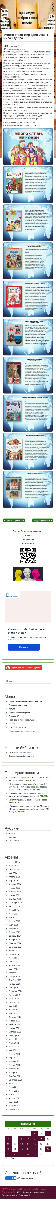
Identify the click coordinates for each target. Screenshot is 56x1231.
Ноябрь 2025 (14, 895)
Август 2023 (14, 995)
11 (8, 1144)
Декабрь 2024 (15, 936)
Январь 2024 (14, 976)
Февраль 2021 (15, 1105)
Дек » (13, 1158)
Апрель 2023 (14, 1009)
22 (34, 1149)
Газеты (12, 723)
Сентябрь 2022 (15, 1035)
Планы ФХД (14, 716)
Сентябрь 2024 (15, 947)
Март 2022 (13, 1057)
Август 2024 (14, 950)
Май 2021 (13, 1094)
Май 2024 (13, 961)
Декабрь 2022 (15, 1024)
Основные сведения (18, 705)
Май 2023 (13, 1006)
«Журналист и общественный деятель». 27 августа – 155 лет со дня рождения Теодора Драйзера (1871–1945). (28, 787)
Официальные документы (20, 712)
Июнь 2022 (14, 1046)
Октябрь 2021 (15, 1076)
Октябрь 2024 (15, 943)
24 (48, 1149)
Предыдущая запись (15, 520)
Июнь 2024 (14, 958)
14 (28, 1144)
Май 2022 (13, 1050)
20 (21, 1149)
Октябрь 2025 (15, 899)
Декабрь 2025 (15, 891)
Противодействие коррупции (21, 720)
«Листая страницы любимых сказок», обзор (28, 800)
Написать (23, 647)
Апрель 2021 (14, 1098)
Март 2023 (13, 1013)
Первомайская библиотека (20, 752)
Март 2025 (13, 925)
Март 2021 (13, 1102)
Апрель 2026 (14, 877)
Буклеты (12, 837)
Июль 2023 (14, 998)
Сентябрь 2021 (15, 1080)
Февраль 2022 (15, 1061)
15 (34, 1144)
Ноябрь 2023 (14, 984)
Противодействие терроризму (22, 731)
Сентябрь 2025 (15, 902)
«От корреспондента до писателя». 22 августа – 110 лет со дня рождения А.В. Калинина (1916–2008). (30, 809)
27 (21, 1154)
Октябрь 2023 (15, 987)
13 (21, 1144)
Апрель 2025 (14, 921)
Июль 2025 (14, 910)
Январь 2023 (14, 1021)
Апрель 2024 (14, 965)
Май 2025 (13, 917)
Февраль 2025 (15, 928)
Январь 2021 (14, 1109)
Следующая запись (41, 520)
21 (28, 1149)
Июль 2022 (14, 1043)
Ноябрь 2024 (14, 939)
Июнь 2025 (14, 914)
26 (15, 1154)
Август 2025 (14, 906)
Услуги (12, 709)
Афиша (12, 833)
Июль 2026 (14, 866)
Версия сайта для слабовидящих (25, 667)
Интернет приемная (17, 727)
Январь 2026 (14, 888)
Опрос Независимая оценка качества (25, 701)
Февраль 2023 (15, 1017)
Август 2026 (14, 862)
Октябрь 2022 (15, 1032)
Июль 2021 (14, 1087)
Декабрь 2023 (15, 980)
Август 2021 (14, 1083)
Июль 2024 (14, 954)
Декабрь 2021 (15, 1068)
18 (8, 1149)
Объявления (14, 840)
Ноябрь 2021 (14, 1072)
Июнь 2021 (14, 1091)
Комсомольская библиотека (21, 756)
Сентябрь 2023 (15, 991)
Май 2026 (13, 873)
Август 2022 (14, 1039)
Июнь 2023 (14, 1002)
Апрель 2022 (14, 1054)
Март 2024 (13, 969)
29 (34, 1154)
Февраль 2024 (15, 972)
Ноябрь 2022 (14, 1028)
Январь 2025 (14, 932)
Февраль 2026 (15, 884)
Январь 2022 (14, 1065)
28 (28, 1154)
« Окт (7, 1158)
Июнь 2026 (14, 869)
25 (8, 1154)
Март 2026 (13, 880)
